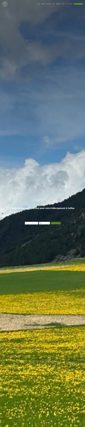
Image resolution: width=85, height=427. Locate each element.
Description (43, 3)
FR (68, 3)
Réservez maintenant (78, 3)
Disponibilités (58, 3)
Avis (66, 3)
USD (71, 3)
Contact (63, 3)
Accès (53, 3)
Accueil (39, 3)
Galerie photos (48, 3)
